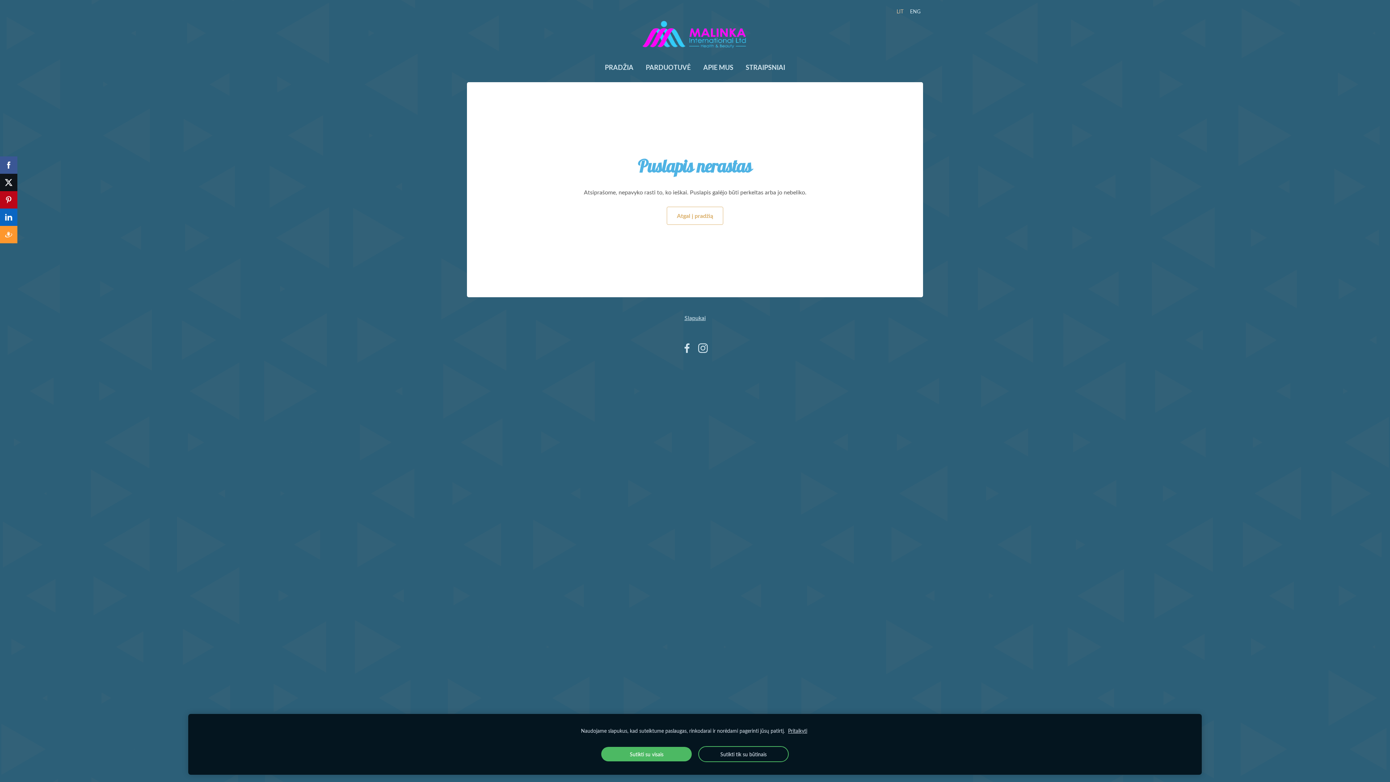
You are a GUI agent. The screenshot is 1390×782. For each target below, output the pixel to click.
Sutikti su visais (647, 754)
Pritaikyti (797, 730)
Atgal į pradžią (695, 215)
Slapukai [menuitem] (695, 318)
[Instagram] (703, 348)
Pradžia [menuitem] (619, 67)
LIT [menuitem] (900, 11)
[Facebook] (687, 348)
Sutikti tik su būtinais (743, 754)
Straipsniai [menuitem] (765, 67)
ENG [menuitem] (915, 11)
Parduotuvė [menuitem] (668, 67)
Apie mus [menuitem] (718, 67)
